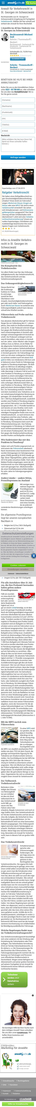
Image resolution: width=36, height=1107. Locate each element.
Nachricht (5, 135)
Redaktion (16, 1094)
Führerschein (18, 448)
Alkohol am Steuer (15, 203)
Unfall (14, 608)
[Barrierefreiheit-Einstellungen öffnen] (34, 556)
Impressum (7, 1091)
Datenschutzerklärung (23, 1091)
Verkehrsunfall (8, 208)
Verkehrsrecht (6, 21)
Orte (4, 1085)
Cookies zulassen (18, 565)
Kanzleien (14, 1085)
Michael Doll (27, 71)
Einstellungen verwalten (18, 569)
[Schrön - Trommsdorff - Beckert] (5, 63)
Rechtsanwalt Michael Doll (21, 35)
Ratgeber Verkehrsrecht (15, 192)
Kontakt (5, 1094)
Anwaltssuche (8, 1081)
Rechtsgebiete (23, 1081)
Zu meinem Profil (18, 59)
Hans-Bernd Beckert (16, 71)
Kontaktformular (22, 1033)
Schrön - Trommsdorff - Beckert (22, 66)
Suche (33, 3)
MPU (18, 205)
